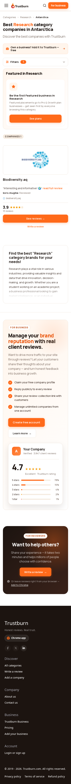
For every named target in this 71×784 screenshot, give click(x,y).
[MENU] (6, 5)
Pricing (9, 727)
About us (10, 696)
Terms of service (34, 776)
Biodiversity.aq (15, 179)
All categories (13, 665)
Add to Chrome (19, 585)
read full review (52, 188)
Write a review (35, 226)
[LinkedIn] (24, 648)
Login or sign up (15, 753)
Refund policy (56, 776)
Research (25, 17)
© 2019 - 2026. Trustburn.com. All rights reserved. (35, 768)
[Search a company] (44, 5)
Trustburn (16, 622)
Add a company (14, 677)
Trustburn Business (17, 721)
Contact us (11, 702)
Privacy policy (13, 776)
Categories (9, 17)
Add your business (16, 734)
